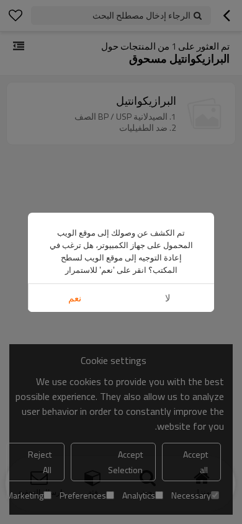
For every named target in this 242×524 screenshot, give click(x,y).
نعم (74, 298)
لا (168, 298)
